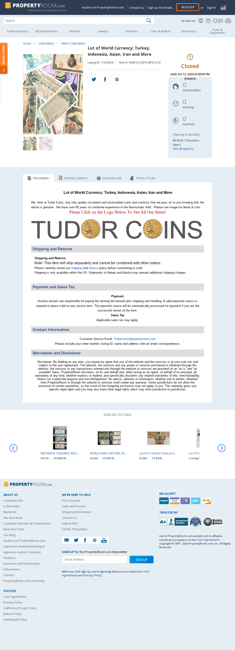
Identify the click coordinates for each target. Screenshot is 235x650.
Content (4, 58)
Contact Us (136, 8)
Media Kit (9, 512)
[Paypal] (164, 500)
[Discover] (206, 500)
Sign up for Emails (160, 8)
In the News (11, 506)
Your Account (71, 500)
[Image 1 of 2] (53, 94)
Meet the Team (13, 529)
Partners (9, 558)
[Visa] (175, 500)
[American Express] (196, 500)
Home (27, 43)
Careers (9, 575)
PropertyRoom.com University (24, 581)
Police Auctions (17, 31)
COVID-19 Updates (74, 529)
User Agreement (14, 596)
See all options (183, 149)
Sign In (211, 8)
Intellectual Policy (15, 619)
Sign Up (141, 560)
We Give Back (12, 518)
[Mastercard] (185, 500)
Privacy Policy (12, 602)
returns (93, 268)
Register (188, 7)
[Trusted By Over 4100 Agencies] (196, 521)
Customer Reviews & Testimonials (26, 523)
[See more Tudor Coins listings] (117, 242)
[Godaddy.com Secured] (213, 521)
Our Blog (9, 535)
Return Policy (12, 614)
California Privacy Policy (19, 608)
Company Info (13, 500)
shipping (76, 268)
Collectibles (46, 43)
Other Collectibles (73, 43)
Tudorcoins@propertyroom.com (135, 339)
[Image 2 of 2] (46, 143)
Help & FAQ (69, 523)
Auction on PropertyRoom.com (103, 7)
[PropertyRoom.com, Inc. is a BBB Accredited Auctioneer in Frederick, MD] (174, 521)
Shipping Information (76, 512)
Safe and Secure (73, 506)
